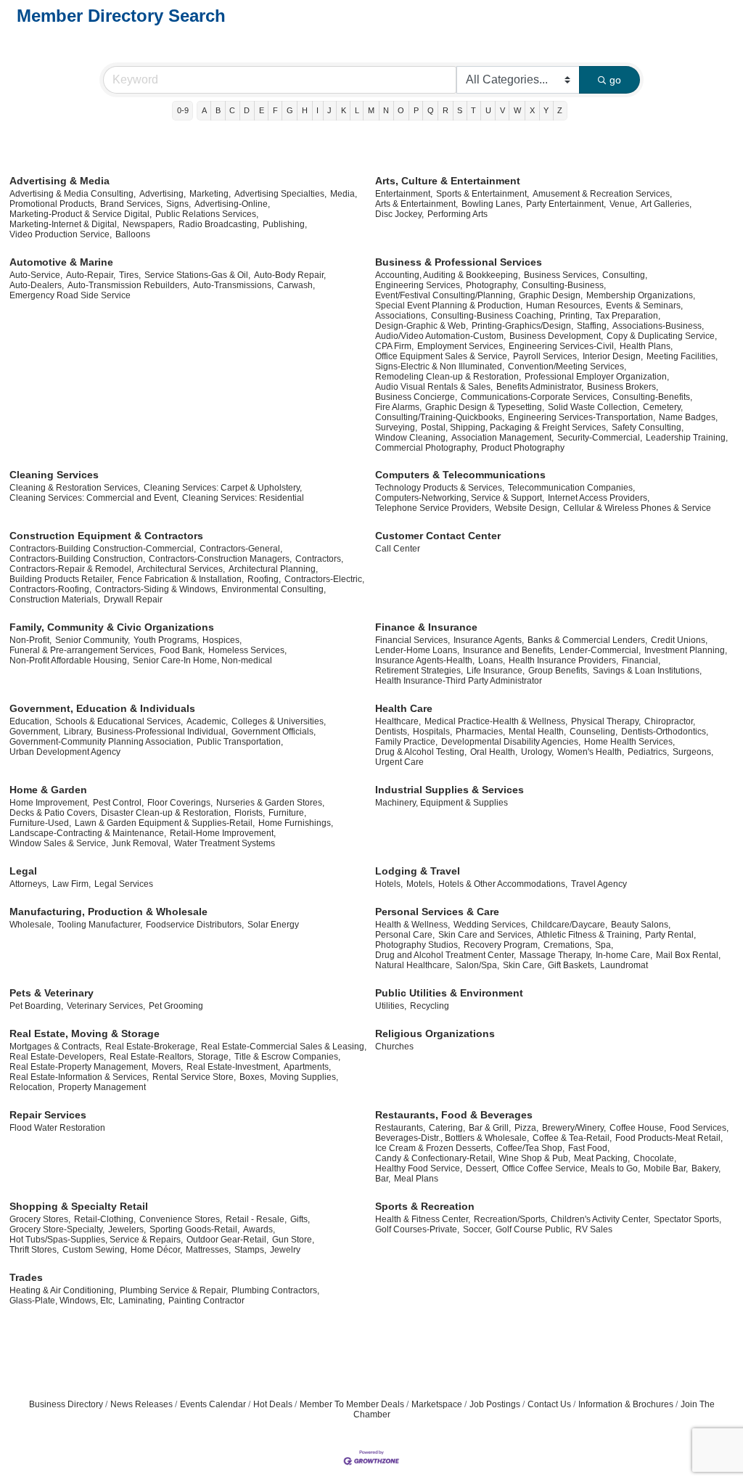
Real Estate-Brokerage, (151, 1046)
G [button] (290, 110)
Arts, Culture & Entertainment (447, 181)
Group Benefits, (558, 671)
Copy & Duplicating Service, (662, 336)
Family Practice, (406, 742)
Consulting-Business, (564, 285)
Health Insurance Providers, (563, 660)
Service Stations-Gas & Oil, (197, 275)
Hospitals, (432, 731)
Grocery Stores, (39, 1219)
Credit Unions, (679, 640)
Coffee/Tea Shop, (530, 1148)
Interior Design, (613, 356)
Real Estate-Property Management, (78, 1067)
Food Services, (699, 1128)
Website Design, (527, 508)
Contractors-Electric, (324, 579)
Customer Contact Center (438, 535)
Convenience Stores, (180, 1219)
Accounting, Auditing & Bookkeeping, (447, 275)
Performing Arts (457, 214)
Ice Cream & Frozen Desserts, (434, 1148)
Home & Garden (48, 789)
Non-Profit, (30, 640)
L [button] (357, 110)
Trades (26, 1277)
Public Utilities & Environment (449, 993)
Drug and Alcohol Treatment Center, (445, 955)
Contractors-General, (241, 549)
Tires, (130, 275)
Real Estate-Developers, (57, 1057)
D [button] (247, 110)
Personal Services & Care (437, 911)
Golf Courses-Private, (417, 1229)
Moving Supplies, (304, 1077)
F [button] (275, 110)
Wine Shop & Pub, (534, 1158)
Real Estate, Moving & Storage (84, 1033)
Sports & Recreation (425, 1206)
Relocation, (31, 1087)
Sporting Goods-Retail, (194, 1229)
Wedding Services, (490, 925)
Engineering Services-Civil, (562, 346)
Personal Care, (405, 935)
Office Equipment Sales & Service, (442, 356)
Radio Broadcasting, (218, 224)
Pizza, (526, 1128)
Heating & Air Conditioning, (62, 1290)
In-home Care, (624, 955)
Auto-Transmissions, (233, 285)
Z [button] (559, 110)
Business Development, (556, 336)
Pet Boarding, (36, 1006)
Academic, (207, 721)
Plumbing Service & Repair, (174, 1290)
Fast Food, (588, 1148)
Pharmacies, (480, 731)
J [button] (329, 110)
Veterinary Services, (106, 1006)
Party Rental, (670, 935)
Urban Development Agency (64, 752)
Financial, (641, 660)
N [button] (386, 110)
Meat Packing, (602, 1158)
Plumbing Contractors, (275, 1290)
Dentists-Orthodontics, (664, 731)
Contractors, (319, 559)
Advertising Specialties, (280, 194)
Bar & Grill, (490, 1128)
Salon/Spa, (477, 965)
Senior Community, (92, 640)
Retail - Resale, (256, 1219)
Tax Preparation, (628, 316)
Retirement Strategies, (419, 671)
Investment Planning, (685, 650)
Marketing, (210, 194)
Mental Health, (537, 731)
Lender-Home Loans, (417, 650)
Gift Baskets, (572, 965)
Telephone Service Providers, (433, 508)
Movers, (167, 1067)
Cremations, (567, 945)
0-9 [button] (183, 110)
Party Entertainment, (566, 204)
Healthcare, (398, 721)
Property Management (102, 1087)
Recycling (429, 1006)
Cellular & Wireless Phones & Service (637, 508)
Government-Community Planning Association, (101, 742)
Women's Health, (590, 752)
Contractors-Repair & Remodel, (71, 569)
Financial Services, (412, 640)
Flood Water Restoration (57, 1128)
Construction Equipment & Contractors (106, 535)
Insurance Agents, (488, 640)
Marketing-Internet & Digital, (64, 224)
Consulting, (624, 275)
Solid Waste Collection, (593, 407)
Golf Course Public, (534, 1229)
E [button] (261, 110)
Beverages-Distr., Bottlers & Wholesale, (452, 1138)
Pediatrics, (648, 752)
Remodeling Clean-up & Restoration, (448, 377)
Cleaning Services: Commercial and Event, (93, 498)
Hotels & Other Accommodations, (502, 884)
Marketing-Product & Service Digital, (80, 214)
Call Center (397, 549)
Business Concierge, (416, 397)
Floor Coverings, (180, 803)
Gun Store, (293, 1240)
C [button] (232, 110)
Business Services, (561, 275)
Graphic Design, (551, 295)
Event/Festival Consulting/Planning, (445, 295)
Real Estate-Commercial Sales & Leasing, (283, 1046)
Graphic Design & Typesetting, (484, 407)
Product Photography (523, 448)
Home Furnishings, (295, 823)
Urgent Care (399, 762)
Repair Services (47, 1115)
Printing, (575, 316)
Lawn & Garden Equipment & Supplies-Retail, (165, 823)
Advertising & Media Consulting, (72, 194)
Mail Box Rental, (688, 955)
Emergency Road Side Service (70, 295)
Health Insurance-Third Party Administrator (458, 681)
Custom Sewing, (94, 1250)
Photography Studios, (417, 945)
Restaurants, (400, 1128)
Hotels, (389, 884)
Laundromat (624, 965)
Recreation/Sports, (510, 1219)
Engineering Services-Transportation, (581, 417)
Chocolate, (654, 1158)
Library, (78, 731)
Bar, (382, 1179)
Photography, (492, 285)
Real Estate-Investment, (233, 1067)
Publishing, (285, 224)
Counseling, (593, 731)
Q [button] (430, 110)
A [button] (204, 110)
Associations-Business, (658, 326)
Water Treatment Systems (224, 843)
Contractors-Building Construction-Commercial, (102, 549)
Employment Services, (461, 346)
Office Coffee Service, (544, 1168)
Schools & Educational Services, (119, 721)
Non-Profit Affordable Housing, (69, 660)
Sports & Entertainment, (482, 194)
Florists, (249, 813)
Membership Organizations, (640, 295)
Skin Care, (523, 965)
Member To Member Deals (352, 1404)
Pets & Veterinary (51, 993)
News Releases (141, 1404)
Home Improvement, (49, 803)
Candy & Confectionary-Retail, (435, 1158)
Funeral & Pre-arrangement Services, (82, 650)
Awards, (259, 1229)
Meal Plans (416, 1179)
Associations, (401, 316)
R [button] (445, 110)
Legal (23, 871)
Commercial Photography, (426, 448)
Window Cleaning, (411, 438)
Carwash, (296, 285)
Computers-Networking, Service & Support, (459, 498)
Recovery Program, (502, 945)
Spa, (604, 945)
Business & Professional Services (458, 262)
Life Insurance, (496, 671)
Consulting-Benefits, (652, 397)
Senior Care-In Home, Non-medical (202, 660)
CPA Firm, (394, 346)
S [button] (459, 110)
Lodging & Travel (417, 871)
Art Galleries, (666, 204)
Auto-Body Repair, (290, 275)
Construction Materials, (54, 599)
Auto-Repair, (90, 275)
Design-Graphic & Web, (421, 326)
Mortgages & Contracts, (55, 1046)
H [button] (305, 110)
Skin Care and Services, (485, 935)
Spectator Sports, (687, 1219)
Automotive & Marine (61, 262)
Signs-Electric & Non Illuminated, (439, 366)
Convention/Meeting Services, (567, 366)
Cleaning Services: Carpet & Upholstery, (223, 488)
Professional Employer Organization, (597, 377)
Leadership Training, (687, 438)
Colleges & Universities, (278, 721)
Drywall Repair (133, 599)
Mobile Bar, (666, 1168)
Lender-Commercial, (600, 650)
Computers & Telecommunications (460, 474)
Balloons (132, 234)
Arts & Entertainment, (416, 204)
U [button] (488, 110)
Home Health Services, (629, 742)
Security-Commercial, (599, 438)
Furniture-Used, (40, 823)
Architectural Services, (181, 569)
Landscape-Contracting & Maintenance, (87, 833)
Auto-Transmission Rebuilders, (128, 285)
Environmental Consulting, (273, 589)
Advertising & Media (59, 181)
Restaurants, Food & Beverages (454, 1115)
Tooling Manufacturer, (99, 925)
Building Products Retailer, (61, 579)
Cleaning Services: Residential (243, 498)
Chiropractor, (669, 721)
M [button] (371, 110)
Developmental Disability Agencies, (510, 742)
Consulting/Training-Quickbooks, (439, 417)
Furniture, (287, 813)
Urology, (537, 752)
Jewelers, (127, 1229)
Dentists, (392, 731)
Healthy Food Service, (418, 1168)
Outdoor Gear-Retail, (227, 1240)
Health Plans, (646, 346)
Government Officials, (273, 731)
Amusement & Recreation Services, (602, 194)
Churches (394, 1046)
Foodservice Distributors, (195, 925)
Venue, (623, 204)
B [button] (218, 110)
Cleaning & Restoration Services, (74, 488)
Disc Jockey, (399, 214)
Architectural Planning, (273, 569)
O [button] (401, 110)
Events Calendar (213, 1404)
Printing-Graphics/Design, (522, 326)
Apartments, (307, 1067)
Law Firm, (71, 884)
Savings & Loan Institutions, (647, 671)
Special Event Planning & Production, (448, 305)
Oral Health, (493, 752)
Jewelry (285, 1250)
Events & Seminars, (644, 305)
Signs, (178, 204)
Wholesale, (31, 925)
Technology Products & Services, (439, 488)
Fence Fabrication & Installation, (181, 579)
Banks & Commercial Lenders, (587, 640)
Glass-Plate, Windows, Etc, (62, 1300)
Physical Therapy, (606, 721)
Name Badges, (688, 417)
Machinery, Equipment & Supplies (441, 803)
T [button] (473, 110)
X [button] (532, 110)
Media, (343, 194)
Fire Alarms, (398, 407)
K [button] (343, 110)
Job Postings (494, 1404)
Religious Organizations (435, 1033)
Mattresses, (208, 1250)
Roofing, (264, 579)
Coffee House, (637, 1128)
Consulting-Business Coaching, (493, 316)
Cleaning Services (54, 474)
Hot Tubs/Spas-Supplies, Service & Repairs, (96, 1240)
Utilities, (390, 1006)
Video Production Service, (60, 234)
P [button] (416, 110)
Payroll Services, (546, 356)
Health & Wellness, (412, 925)
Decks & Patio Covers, (53, 813)
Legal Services (123, 884)
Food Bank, (182, 650)
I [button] (317, 110)
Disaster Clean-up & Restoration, (166, 813)
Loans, (491, 660)
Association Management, (502, 438)
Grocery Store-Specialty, (56, 1229)
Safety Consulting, (648, 427)
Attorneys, (29, 884)
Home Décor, (156, 1250)
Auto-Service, (35, 275)
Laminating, (141, 1300)
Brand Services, (131, 204)
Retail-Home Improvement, (223, 833)
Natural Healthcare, (413, 965)
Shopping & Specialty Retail (78, 1206)
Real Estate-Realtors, (152, 1057)
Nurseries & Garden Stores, (270, 803)
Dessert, (482, 1168)
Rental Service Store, (194, 1077)
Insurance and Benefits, (509, 650)
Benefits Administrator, (539, 387)
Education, (30, 721)
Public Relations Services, (206, 214)
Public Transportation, (240, 742)
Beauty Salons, (640, 925)
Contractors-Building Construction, (77, 559)
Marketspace (436, 1404)
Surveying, (396, 427)
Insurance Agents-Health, (425, 660)
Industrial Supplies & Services (449, 789)
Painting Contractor (206, 1300)
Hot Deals (272, 1404)
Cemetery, (663, 407)
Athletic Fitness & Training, (589, 935)
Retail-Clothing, (105, 1219)
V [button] (502, 110)
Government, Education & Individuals (102, 708)
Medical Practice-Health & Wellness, (495, 721)
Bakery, (706, 1168)
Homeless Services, (247, 650)
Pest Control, (118, 803)
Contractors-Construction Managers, (220, 559)
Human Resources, (564, 305)
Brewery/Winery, (574, 1128)
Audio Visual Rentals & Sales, (434, 387)
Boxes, (252, 1077)
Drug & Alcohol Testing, (421, 752)
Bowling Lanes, (491, 204)
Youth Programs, (166, 640)
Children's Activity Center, (600, 1219)
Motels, (420, 884)
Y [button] (546, 110)
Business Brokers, (622, 387)
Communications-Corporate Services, (535, 397)
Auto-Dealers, (36, 285)
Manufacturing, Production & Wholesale (108, 911)
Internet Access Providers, (598, 498)
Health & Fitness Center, (422, 1219)
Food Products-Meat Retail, (669, 1138)
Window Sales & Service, (58, 843)
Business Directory (66, 1404)
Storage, (214, 1057)
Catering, (447, 1128)
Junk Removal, (141, 843)
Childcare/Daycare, (569, 925)
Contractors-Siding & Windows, (156, 589)
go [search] (615, 80)
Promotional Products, (53, 204)
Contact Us (549, 1404)
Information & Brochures (625, 1404)
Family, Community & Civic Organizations (111, 627)
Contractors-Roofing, (50, 589)
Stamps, (250, 1250)
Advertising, (162, 194)
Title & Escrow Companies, (287, 1057)
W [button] (517, 110)
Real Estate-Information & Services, (79, 1077)
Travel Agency (599, 884)
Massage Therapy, (556, 955)
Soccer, (477, 1229)
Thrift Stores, (34, 1250)
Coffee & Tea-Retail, (572, 1138)
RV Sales (593, 1229)
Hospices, (222, 640)
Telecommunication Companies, (571, 488)
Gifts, (300, 1219)
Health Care (403, 708)
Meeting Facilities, (682, 356)
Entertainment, (403, 194)
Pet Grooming (176, 1006)
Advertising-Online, (232, 204)
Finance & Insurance (426, 627)
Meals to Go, (615, 1168)
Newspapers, (149, 224)
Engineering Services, (418, 285)
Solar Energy (273, 925)
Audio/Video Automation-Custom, (440, 336)
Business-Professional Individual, (162, 731)
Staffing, (593, 326)
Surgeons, (693, 752)
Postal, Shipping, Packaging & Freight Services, (514, 427)
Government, (34, 731)
